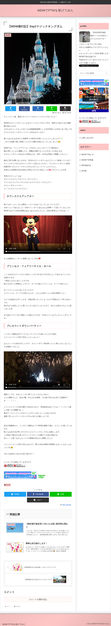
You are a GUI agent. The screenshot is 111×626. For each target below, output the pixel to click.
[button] (65, 108)
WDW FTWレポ (87, 154)
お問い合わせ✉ (87, 138)
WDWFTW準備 (87, 160)
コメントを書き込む (38, 599)
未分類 (8, 485)
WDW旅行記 (86, 165)
